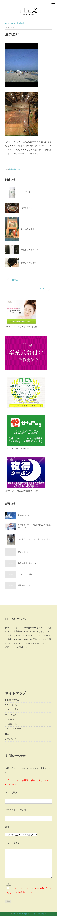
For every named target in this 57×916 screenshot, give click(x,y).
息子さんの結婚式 (28, 262)
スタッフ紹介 (12, 709)
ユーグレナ (26, 192)
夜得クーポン (12, 724)
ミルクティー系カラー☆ (28, 574)
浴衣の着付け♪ (24, 552)
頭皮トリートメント (29, 250)
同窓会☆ (16, 280)
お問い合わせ (10, 739)
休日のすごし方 (14, 169)
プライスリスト (11, 715)
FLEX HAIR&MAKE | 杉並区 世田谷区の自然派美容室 (29, 914)
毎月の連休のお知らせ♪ (27, 563)
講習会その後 (27, 208)
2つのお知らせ (24, 515)
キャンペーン (10, 720)
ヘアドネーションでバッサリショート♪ (34, 539)
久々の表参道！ (27, 229)
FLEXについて (11, 705)
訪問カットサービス (15, 728)
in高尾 (42, 289)
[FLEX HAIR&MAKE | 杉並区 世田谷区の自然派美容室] (28, 8)
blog (7, 734)
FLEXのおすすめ (12, 700)
